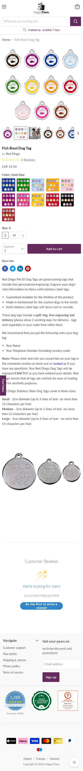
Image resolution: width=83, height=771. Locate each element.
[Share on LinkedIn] (20, 269)
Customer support (14, 647)
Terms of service (13, 672)
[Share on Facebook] (5, 269)
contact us (59, 363)
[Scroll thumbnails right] (77, 133)
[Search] (75, 21)
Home (6, 39)
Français (40, 758)
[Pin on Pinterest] (28, 269)
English (28, 758)
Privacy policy (11, 666)
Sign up (51, 677)
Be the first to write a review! (41, 606)
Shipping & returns (14, 660)
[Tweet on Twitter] (13, 269)
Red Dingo (13, 153)
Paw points (10, 653)
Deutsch (54, 758)
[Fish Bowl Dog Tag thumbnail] (7, 133)
